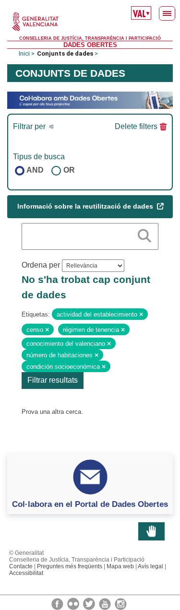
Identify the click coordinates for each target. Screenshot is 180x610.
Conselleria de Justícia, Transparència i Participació (90, 38)
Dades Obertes (90, 44)
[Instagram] (121, 603)
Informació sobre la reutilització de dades (86, 206)
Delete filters (136, 126)
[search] (144, 234)
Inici (24, 53)
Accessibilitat (26, 573)
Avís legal (150, 566)
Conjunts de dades (65, 53)
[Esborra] (141, 314)
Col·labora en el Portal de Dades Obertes (90, 504)
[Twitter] (89, 603)
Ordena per (41, 265)
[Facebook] (58, 603)
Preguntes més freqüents (69, 566)
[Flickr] (74, 603)
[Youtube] (105, 603)
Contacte (21, 566)
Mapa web (120, 566)
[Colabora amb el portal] (90, 99)
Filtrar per (30, 126)
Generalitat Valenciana (90, 21)
